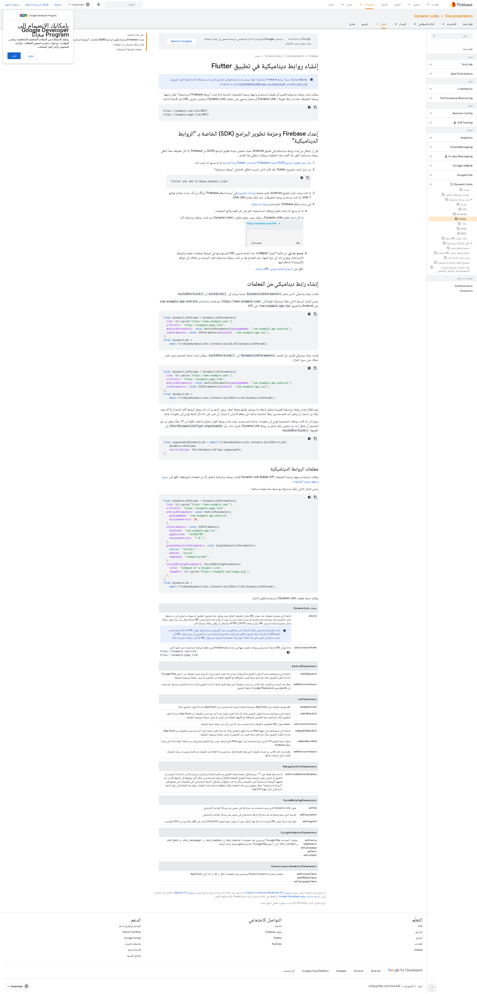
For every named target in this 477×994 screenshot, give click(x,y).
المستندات (369, 4)
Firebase (313, 56)
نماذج (352, 24)
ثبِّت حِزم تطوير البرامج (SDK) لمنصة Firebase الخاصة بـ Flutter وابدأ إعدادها (267, 163)
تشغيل (416, 4)
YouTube (277, 944)
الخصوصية (409, 986)
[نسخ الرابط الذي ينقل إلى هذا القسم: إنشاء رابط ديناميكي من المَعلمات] (243, 284)
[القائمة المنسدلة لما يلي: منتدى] (341, 4)
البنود (419, 986)
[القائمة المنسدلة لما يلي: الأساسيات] (442, 24)
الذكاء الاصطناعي (426, 24)
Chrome (358, 971)
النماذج (419, 938)
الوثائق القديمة (134, 955)
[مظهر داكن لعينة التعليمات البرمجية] (309, 107)
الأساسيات (451, 24)
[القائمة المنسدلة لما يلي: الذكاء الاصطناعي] (413, 24)
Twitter (278, 938)
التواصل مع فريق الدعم (130, 926)
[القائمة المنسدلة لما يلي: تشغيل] (408, 4)
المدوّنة (58, 4)
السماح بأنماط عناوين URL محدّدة (274, 269)
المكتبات (418, 944)
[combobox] (123, 4)
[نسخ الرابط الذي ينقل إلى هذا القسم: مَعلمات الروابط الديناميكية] (267, 469)
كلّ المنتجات (288, 971)
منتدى (349, 4)
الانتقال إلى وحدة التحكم (37, 4)
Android (375, 971)
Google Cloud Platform (315, 971)
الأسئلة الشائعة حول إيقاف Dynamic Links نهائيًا (261, 84)
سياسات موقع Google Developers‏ (296, 896)
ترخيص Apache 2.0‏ (184, 892)
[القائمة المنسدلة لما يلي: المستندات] (360, 4)
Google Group (132, 938)
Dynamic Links (426, 16)
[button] (455, 64)
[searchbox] (452, 36)
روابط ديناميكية (260, 204)
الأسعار (384, 4)
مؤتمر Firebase (273, 932)
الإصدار (435, 4)
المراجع (419, 932)
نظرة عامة (468, 24)
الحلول (397, 4)
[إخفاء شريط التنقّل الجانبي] (432, 987)
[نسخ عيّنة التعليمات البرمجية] (315, 107)
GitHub (418, 949)
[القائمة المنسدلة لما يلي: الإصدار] (427, 4)
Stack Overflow (132, 932)
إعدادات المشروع (247, 193)
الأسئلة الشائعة (134, 949)
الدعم (331, 4)
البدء (14, 55)
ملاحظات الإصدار (133, 944)
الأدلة (420, 926)
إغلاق (31, 56)
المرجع (365, 24)
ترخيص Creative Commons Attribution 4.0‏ (268, 892)
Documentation (459, 16)
